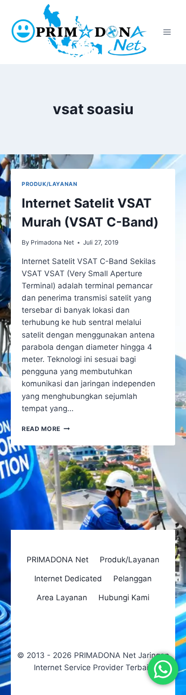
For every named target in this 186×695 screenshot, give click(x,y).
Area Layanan (62, 597)
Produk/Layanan (49, 184)
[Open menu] (166, 32)
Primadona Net (52, 242)
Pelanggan (132, 578)
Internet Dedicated (68, 578)
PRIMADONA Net (57, 559)
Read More (46, 428)
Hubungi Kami (123, 597)
